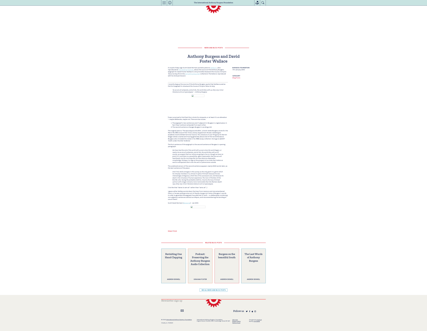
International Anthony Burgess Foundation (179, 319)
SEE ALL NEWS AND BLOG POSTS (213, 290)
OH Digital (257, 321)
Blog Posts (236, 78)
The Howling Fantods (185, 70)
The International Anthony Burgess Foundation (213, 3)
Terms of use (236, 323)
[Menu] (164, 3)
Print (175, 231)
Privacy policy (236, 321)
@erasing (186, 203)
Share (170, 231)
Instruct (259, 320)
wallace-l (213, 68)
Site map (235, 320)
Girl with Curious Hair (192, 74)
